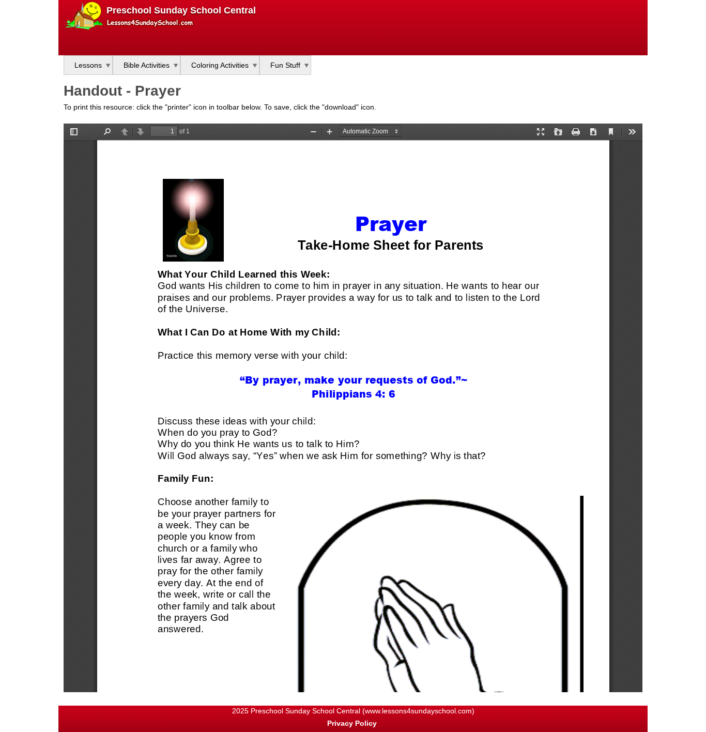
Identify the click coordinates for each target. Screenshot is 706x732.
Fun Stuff (285, 65)
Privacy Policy (352, 723)
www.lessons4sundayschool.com (418, 711)
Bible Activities (147, 65)
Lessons (88, 65)
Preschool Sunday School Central (181, 10)
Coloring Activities (220, 65)
